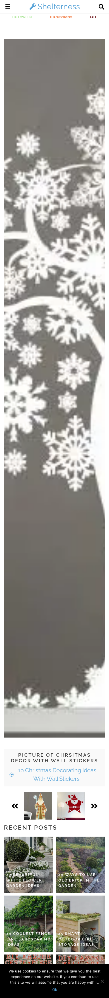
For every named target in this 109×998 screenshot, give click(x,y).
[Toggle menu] (8, 7)
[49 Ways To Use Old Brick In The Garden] (80, 865)
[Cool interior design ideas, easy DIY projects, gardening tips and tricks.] (54, 9)
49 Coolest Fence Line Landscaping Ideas (28, 939)
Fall (93, 17)
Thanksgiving (60, 17)
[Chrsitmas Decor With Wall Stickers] (37, 806)
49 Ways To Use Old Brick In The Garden (79, 880)
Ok (54, 989)
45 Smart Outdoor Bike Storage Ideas (76, 939)
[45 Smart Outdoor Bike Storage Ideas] (80, 924)
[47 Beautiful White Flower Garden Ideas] (28, 865)
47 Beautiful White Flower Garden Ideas (24, 880)
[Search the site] (101, 7)
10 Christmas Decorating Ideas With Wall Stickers (56, 774)
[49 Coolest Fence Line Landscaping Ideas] (28, 924)
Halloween (22, 17)
